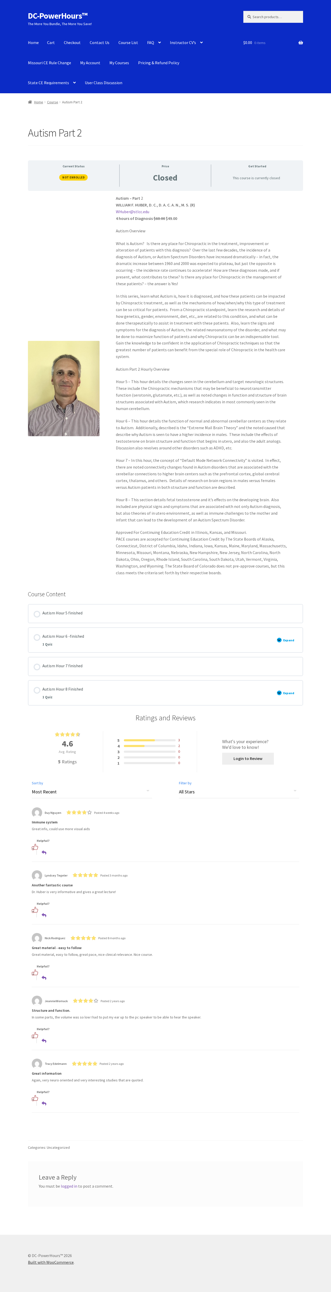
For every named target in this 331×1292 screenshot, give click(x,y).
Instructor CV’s (183, 42)
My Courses (119, 62)
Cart (51, 42)
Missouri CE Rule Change (49, 62)
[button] (41, 847)
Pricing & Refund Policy (158, 62)
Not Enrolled (73, 177)
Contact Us (99, 42)
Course (52, 102)
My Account (90, 62)
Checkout (72, 42)
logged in (69, 1186)
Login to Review (248, 758)
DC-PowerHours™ (57, 16)
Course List (128, 42)
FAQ (150, 42)
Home (33, 42)
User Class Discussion (103, 82)
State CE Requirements (48, 82)
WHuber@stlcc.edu (132, 211)
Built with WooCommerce (51, 1262)
